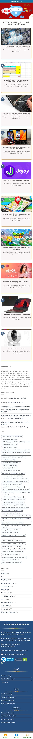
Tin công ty (4, 682)
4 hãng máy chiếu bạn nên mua (9, 465)
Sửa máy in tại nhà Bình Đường (14, 418)
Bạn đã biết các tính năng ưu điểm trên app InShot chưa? (16, 281)
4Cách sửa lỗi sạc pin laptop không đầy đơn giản (13, 473)
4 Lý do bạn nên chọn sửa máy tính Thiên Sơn (12, 476)
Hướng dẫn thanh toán (8, 703)
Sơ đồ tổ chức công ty (7, 679)
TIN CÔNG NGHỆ (6, 586)
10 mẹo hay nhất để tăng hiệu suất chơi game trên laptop (15, 507)
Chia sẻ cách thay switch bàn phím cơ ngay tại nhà (16, 46)
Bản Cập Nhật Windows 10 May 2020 (10, 532)
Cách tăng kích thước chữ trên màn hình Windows (15, 411)
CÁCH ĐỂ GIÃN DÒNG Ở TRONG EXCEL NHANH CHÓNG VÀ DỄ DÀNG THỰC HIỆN (16, 81)
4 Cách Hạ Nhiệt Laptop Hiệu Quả (10, 459)
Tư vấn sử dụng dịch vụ (8, 697)
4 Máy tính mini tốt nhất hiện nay (9, 468)
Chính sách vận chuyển (8, 722)
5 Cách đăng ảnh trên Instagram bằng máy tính (13, 487)
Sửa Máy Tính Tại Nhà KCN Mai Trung (16, 427)
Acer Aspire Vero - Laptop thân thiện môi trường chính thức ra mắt (16, 519)
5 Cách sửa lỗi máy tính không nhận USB (11, 484)
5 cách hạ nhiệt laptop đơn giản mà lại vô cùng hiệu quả (15, 481)
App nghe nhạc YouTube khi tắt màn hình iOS (12, 523)
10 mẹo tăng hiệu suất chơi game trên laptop (12, 510)
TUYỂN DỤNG (5, 606)
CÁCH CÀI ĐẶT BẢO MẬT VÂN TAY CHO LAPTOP (13, 543)
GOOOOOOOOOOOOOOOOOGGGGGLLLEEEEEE (15, 407)
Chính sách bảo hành (7, 713)
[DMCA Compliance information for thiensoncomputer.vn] (18, 659)
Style (2, 577)
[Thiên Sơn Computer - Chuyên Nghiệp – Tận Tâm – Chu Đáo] (9, 11)
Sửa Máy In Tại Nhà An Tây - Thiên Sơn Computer (16, 415)
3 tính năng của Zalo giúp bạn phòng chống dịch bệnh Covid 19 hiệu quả (16, 453)
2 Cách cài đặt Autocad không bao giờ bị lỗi (12, 436)
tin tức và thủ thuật (7, 602)
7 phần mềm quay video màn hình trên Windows (13, 502)
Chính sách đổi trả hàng (8, 716)
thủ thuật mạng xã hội (7, 583)
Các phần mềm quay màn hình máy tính (11, 554)
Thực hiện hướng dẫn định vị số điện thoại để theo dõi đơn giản (16, 214)
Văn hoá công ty (6, 676)
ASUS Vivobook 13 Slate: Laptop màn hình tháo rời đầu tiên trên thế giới (16, 526)
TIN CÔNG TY (5, 593)
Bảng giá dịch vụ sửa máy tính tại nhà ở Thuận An (13, 535)
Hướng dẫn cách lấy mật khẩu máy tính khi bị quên (16, 314)
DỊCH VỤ (3, 573)
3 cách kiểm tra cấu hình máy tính (10, 447)
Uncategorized (5, 609)
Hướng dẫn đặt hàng (7, 700)
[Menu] (21, 11)
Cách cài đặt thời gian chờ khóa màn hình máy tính (14, 549)
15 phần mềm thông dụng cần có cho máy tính (13, 513)
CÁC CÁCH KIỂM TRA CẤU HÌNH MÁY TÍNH (12, 540)
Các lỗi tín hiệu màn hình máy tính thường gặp (12, 551)
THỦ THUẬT (5, 580)
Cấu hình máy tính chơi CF (19, 398)
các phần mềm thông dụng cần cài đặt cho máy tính (14, 557)
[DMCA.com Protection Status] (25, 659)
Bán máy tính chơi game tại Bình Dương (11, 530)
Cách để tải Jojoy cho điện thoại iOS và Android (16, 180)
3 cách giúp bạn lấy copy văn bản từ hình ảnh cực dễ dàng (15, 441)
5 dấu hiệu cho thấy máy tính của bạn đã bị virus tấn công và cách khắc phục (16, 493)
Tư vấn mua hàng (6, 694)
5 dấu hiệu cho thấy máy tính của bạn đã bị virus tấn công (15, 489)
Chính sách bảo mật (7, 719)
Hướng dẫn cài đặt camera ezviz (16, 348)
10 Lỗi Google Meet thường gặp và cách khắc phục (14, 505)
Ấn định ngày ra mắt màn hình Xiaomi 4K (11, 562)
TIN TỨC (3, 599)
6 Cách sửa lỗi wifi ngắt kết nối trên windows (12, 496)
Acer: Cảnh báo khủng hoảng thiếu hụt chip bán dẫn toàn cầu (16, 515)
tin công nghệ (5, 589)
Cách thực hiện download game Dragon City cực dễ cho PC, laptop (16, 248)
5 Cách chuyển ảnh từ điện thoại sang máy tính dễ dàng (15, 478)
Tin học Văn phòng (7, 596)
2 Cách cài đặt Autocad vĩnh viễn (9, 439)
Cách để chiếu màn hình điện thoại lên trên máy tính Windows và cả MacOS (16, 147)
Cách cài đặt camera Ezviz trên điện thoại (11, 546)
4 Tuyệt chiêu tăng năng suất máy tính (11, 470)
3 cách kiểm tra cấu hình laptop (9, 444)
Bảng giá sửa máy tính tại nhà (9, 538)
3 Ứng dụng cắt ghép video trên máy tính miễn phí (13, 457)
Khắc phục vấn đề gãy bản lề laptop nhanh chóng (16, 113)
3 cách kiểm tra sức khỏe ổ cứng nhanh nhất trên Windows (16, 450)
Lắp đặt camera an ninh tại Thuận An (10, 559)
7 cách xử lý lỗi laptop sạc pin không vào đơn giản (13, 499)
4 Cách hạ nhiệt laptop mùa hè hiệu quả (11, 462)
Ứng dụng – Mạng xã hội (8, 612)
